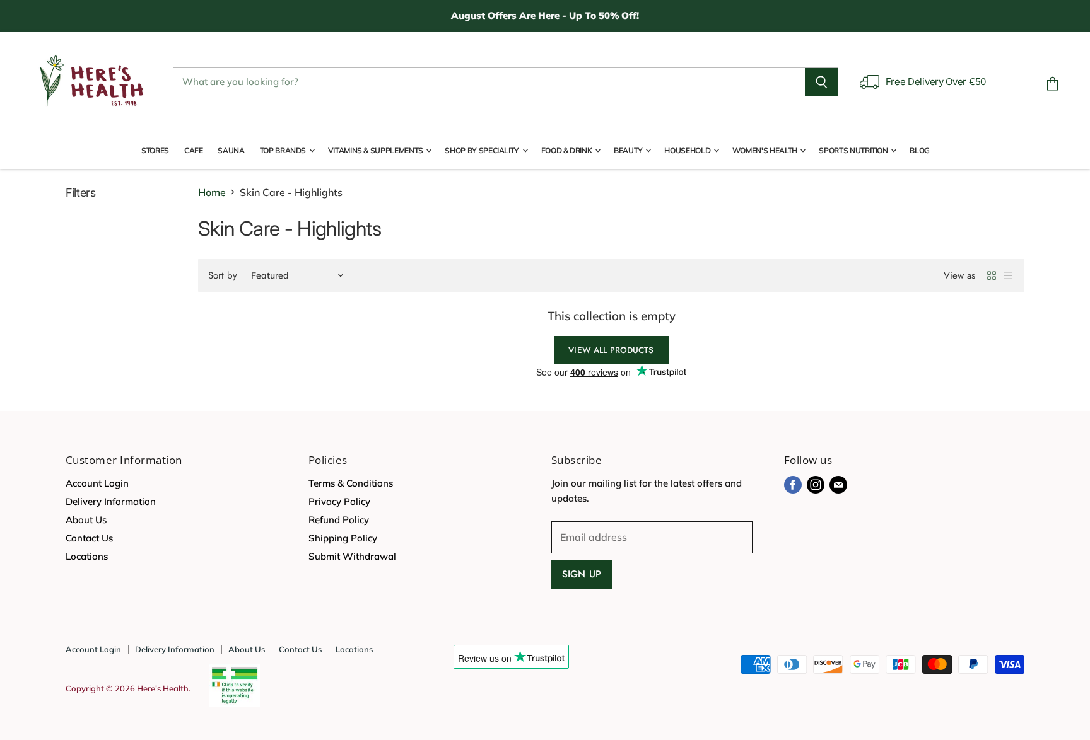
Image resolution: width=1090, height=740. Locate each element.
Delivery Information (111, 501)
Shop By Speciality (482, 150)
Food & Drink (567, 150)
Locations (87, 556)
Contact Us (89, 538)
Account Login (97, 483)
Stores (155, 150)
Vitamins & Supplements (376, 150)
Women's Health (765, 150)
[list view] (1008, 275)
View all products (610, 350)
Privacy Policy (339, 501)
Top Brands (284, 150)
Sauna (231, 150)
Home (212, 192)
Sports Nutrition (854, 150)
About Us (86, 520)
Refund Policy (338, 520)
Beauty (629, 150)
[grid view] (991, 275)
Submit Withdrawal (352, 556)
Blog (920, 150)
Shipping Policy (342, 538)
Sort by (222, 275)
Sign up (581, 574)
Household (688, 150)
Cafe (193, 150)
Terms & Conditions (350, 483)
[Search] (821, 81)
